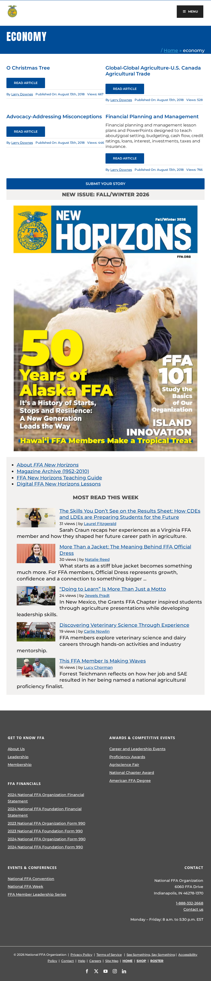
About (48, 465)
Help (81, 961)
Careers (95, 961)
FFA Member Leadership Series (37, 894)
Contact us (193, 909)
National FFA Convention (31, 878)
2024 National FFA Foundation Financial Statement (45, 812)
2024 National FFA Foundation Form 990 (45, 847)
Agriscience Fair (124, 764)
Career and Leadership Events (137, 749)
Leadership (18, 757)
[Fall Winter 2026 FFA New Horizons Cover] (105, 202)
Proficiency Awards (127, 757)
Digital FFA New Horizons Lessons (59, 484)
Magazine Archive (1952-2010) (53, 471)
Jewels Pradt (97, 595)
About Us (16, 749)
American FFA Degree (130, 780)
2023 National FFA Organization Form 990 (46, 823)
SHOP (141, 961)
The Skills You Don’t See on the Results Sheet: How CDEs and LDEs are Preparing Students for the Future (129, 514)
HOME (127, 961)
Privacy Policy (81, 955)
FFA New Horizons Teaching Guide (59, 478)
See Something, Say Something (151, 955)
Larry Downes (22, 94)
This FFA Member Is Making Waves (102, 661)
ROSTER (156, 961)
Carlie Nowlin (97, 631)
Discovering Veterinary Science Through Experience (124, 625)
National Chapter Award (131, 772)
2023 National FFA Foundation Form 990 (45, 831)
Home (171, 50)
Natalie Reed (97, 559)
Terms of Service (109, 955)
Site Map (111, 961)
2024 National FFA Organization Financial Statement (46, 798)
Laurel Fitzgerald (100, 523)
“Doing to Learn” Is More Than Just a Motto (112, 589)
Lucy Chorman (98, 667)
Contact (67, 961)
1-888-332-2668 (189, 903)
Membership (20, 764)
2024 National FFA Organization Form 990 (46, 839)
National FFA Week (25, 886)
